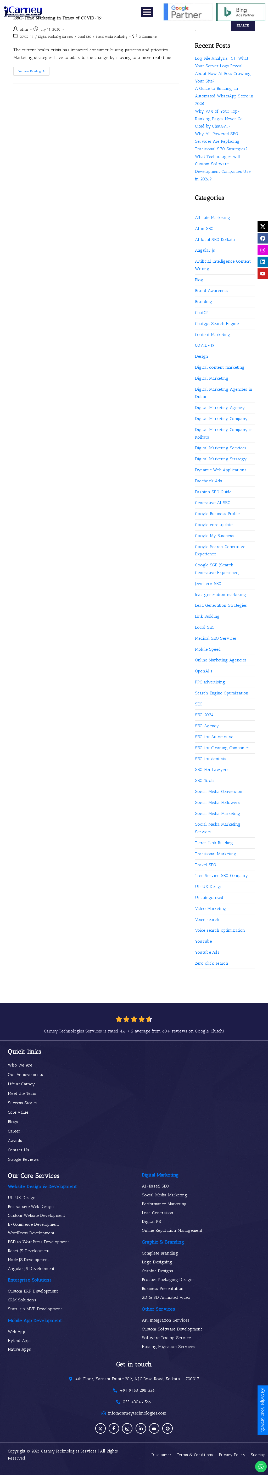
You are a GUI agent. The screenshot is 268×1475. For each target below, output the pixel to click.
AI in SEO (204, 228)
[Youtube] (263, 273)
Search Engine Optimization (222, 692)
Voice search (207, 919)
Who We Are (20, 1065)
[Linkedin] (263, 262)
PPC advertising (210, 682)
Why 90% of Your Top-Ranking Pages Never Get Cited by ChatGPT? (219, 119)
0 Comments (148, 36)
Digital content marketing (220, 367)
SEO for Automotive (214, 736)
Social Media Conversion (219, 791)
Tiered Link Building (214, 842)
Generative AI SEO (213, 502)
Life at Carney (21, 1083)
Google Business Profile (217, 513)
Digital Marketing (211, 378)
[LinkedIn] (141, 1428)
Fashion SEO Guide (213, 491)
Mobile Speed (208, 649)
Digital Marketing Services (55, 36)
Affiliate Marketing (212, 217)
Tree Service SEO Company (221, 875)
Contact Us (18, 1149)
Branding (203, 301)
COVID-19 (27, 36)
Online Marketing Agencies (221, 660)
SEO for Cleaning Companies (222, 747)
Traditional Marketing (215, 853)
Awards (15, 1140)
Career (14, 1131)
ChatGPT (203, 312)
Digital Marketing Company (221, 418)
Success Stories (23, 1102)
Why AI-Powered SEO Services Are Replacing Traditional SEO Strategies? (221, 141)
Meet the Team (22, 1093)
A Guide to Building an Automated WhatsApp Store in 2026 (224, 96)
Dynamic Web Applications (221, 469)
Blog (199, 279)
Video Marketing (211, 908)
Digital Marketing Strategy (221, 458)
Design (201, 356)
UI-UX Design (209, 886)
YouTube (203, 941)
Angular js (205, 250)
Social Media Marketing (111, 36)
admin (24, 29)
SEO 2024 (204, 714)
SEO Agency (207, 725)
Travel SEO (205, 864)
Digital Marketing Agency (220, 407)
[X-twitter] (263, 226)
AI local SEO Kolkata (215, 239)
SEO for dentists (210, 758)
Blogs (13, 1121)
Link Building (207, 616)
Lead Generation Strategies (221, 605)
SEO (199, 703)
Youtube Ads (207, 952)
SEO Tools (205, 780)
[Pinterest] (167, 1428)
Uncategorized (209, 897)
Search (243, 25)
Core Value (18, 1112)
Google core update (213, 524)
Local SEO (84, 36)
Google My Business (214, 535)
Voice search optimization (220, 930)
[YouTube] (154, 1428)
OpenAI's (203, 671)
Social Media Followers (217, 802)
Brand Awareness (211, 290)
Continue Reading (33, 70)
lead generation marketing (220, 594)
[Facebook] (263, 238)
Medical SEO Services (216, 638)
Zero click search (211, 963)
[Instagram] (263, 250)
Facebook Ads (208, 480)
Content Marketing (212, 334)
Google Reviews (23, 1159)
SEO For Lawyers (212, 769)
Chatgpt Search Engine (217, 323)
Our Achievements (25, 1074)
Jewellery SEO (208, 583)
